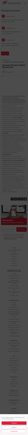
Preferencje (14, 431)
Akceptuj (14, 423)
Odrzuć (14, 427)
